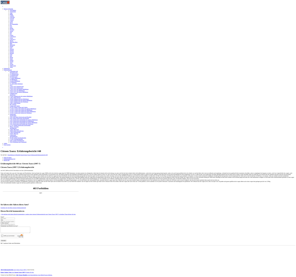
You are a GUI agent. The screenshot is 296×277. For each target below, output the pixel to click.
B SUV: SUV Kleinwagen (16, 88)
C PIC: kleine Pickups (15, 97)
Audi (11, 13)
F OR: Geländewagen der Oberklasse (19, 101)
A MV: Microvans (14, 129)
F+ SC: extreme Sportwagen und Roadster (20, 125)
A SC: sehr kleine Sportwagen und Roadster (20, 117)
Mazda (11, 40)
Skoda (11, 57)
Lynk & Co (12, 39)
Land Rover (13, 36)
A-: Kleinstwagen (14, 74)
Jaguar (11, 31)
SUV (11, 85)
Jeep (11, 32)
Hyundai (12, 29)
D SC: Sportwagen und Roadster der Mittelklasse (22, 121)
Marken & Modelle (8, 9)
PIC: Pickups (13, 104)
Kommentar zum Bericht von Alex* (9, 226)
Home (9, 155)
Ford (11, 27)
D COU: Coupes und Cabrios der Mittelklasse (21, 110)
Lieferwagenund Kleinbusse (13, 135)
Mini (11, 43)
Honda (11, 28)
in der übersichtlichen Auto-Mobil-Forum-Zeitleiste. (34, 275)
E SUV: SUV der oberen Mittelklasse (19, 92)
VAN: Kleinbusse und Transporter (18, 142)
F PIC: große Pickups (15, 103)
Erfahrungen (7, 68)
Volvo (11, 67)
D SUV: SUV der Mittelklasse (17, 90)
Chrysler (12, 18)
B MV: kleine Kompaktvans (17, 131)
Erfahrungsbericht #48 (42, 155)
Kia (11, 34)
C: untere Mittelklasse (15, 78)
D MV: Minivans (14, 133)
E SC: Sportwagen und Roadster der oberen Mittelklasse (23, 122)
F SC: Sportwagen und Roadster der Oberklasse (21, 124)
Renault (12, 53)
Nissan (11, 46)
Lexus (11, 38)
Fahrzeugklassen (8, 70)
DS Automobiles (14, 24)
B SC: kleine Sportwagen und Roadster (19, 118)
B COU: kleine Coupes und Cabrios (19, 107)
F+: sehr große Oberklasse (16, 83)
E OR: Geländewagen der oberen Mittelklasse (21, 100)
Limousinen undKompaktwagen (14, 72)
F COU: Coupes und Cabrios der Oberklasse (21, 113)
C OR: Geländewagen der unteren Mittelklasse (21, 96)
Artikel (5, 143)
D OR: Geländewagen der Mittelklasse (19, 99)
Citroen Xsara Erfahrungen (30, 155)
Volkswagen (13, 65)
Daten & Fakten (7, 157)
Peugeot (12, 49)
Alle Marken (13, 10)
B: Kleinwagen (13, 76)
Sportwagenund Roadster (13, 115)
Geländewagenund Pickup (13, 94)
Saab (11, 54)
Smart (11, 58)
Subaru (11, 60)
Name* (2, 217)
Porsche (12, 52)
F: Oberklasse (13, 82)
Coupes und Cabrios (15, 106)
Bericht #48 (6, 160)
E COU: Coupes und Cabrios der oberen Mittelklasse (23, 111)
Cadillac (12, 15)
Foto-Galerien (7, 144)
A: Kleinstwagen (14, 75)
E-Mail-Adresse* (5, 223)
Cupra (11, 21)
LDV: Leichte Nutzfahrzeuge (17, 140)
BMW (11, 14)
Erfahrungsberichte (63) (9, 159)
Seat (11, 56)
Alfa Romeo (13, 11)
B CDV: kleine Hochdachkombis (18, 137)
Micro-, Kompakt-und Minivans (14, 127)
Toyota (11, 64)
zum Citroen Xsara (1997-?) (14, 269)
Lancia (11, 35)
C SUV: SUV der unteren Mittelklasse (19, 89)
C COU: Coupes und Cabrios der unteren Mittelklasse (23, 108)
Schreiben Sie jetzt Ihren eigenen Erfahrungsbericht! (13, 207)
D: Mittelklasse (13, 79)
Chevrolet (12, 17)
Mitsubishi (12, 45)
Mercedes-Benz (13, 42)
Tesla (11, 63)
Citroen (11, 20)
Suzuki (11, 61)
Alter (2, 220)
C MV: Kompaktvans (15, 132)
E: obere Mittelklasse (15, 81)
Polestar (12, 50)
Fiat (11, 25)
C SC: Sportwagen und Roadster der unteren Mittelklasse (24, 119)
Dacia (11, 22)
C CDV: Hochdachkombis (16, 139)
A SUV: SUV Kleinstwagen (17, 86)
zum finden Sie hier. (17, 272)
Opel (11, 47)
